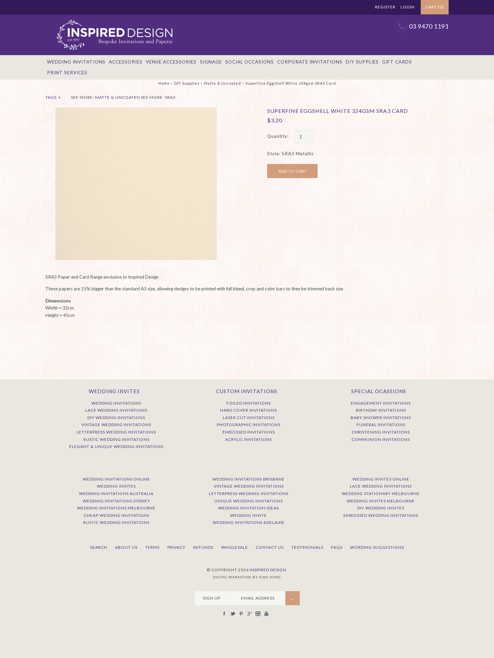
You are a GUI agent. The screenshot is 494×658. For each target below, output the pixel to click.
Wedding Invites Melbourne (381, 500)
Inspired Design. (269, 569)
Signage (211, 62)
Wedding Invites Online (381, 479)
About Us (126, 547)
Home (164, 83)
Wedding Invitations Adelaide (249, 522)
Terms (152, 547)
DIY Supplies (362, 62)
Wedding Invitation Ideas (248, 507)
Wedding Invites (116, 486)
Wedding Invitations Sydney (116, 500)
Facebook (318, 7)
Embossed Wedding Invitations (380, 515)
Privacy (176, 547)
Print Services (67, 72)
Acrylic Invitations (248, 439)
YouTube (360, 7)
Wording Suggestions (377, 547)
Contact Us (270, 547)
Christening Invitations (381, 432)
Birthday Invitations (381, 410)
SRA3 (170, 97)
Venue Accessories (171, 62)
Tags (53, 97)
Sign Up (211, 598)
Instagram (352, 7)
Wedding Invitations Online (116, 479)
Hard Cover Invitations (248, 410)
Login (408, 6)
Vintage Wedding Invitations (116, 424)
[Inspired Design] (114, 18)
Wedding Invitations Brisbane (248, 479)
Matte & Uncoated (222, 83)
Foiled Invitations (249, 403)
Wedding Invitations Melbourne (116, 507)
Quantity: (278, 136)
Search (98, 547)
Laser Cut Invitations (249, 417)
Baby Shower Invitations (381, 417)
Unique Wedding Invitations (248, 500)
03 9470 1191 (429, 26)
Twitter (326, 7)
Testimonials (307, 547)
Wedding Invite (248, 515)
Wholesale (234, 547)
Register (385, 6)
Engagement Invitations (381, 403)
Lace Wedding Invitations (116, 410)
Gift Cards (397, 62)
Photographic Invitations (248, 424)
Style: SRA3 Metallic (290, 153)
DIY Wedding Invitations (116, 417)
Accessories (125, 62)
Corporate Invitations (309, 62)
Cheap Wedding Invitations (116, 515)
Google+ (343, 7)
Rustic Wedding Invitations (116, 439)
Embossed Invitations (248, 432)
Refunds (203, 547)
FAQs (336, 547)
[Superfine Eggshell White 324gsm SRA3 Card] (136, 111)
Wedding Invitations (76, 62)
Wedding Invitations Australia (116, 493)
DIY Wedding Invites (380, 507)
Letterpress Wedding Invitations (116, 432)
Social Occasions (249, 62)
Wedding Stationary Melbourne (381, 493)
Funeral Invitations (381, 424)
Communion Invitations (381, 439)
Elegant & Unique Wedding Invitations (116, 446)
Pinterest (335, 7)
